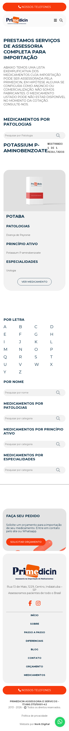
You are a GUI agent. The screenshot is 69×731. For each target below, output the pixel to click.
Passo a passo (34, 632)
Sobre (34, 623)
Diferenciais (34, 640)
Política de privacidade (34, 715)
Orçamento (34, 666)
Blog (34, 649)
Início (35, 615)
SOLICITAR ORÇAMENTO (26, 541)
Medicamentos (34, 675)
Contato (34, 657)
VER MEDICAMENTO (34, 281)
